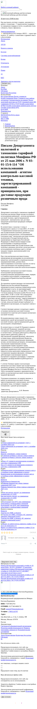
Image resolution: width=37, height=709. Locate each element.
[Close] (4, 11)
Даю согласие (6, 697)
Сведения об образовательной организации (16, 626)
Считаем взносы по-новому (18, 100)
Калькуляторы (10, 635)
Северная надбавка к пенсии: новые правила (16, 457)
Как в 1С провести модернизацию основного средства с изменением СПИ (17, 466)
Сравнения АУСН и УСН (10, 104)
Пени (15, 98)
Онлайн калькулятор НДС (10, 107)
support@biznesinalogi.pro (14, 609)
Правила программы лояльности (15, 629)
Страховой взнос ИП (28, 102)
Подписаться (5, 39)
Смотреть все (6, 83)
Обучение (4, 637)
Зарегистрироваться (8, 31)
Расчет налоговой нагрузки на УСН (17, 101)
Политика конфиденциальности (12, 628)
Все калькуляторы (7, 96)
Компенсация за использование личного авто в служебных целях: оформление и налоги (17, 475)
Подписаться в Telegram (9, 593)
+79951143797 (13, 611)
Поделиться (5, 432)
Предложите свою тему (9, 562)
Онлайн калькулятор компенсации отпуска (21, 106)
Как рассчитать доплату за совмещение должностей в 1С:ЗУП (14, 497)
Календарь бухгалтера (23, 635)
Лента (3, 41)
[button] (18, 95)
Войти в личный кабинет (10, 7)
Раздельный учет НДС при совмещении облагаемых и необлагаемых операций (15, 506)
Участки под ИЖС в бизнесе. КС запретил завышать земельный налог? (16, 519)
